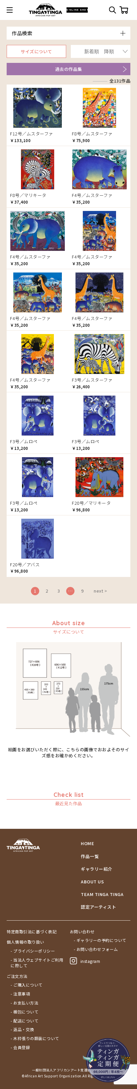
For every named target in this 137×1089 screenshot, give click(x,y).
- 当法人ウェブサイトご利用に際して (37, 962)
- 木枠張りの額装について (35, 1038)
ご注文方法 (17, 976)
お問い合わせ (82, 931)
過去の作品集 (68, 69)
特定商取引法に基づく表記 (32, 931)
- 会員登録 (20, 1047)
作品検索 (22, 33)
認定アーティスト (98, 907)
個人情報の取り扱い (25, 942)
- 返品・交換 (22, 1029)
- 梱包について (24, 1011)
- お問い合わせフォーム (96, 949)
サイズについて (36, 51)
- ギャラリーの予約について (100, 940)
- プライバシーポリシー (33, 951)
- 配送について (24, 1020)
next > (100, 591)
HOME (87, 843)
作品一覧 (90, 856)
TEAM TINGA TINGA (102, 894)
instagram (90, 961)
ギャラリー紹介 (96, 869)
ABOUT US (92, 882)
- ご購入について (27, 985)
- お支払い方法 (24, 1002)
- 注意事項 (20, 994)
